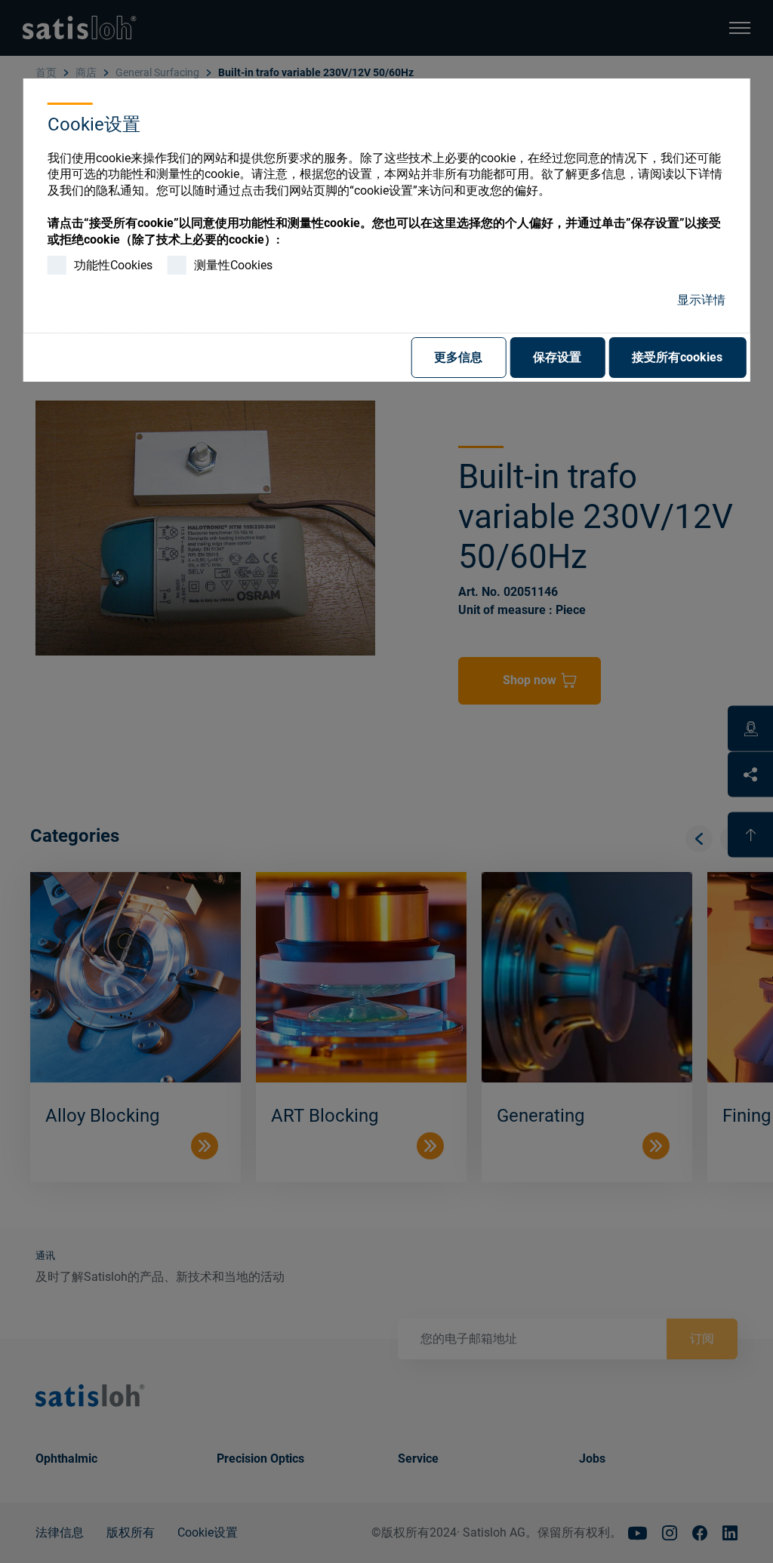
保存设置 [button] (557, 357)
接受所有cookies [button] (677, 357)
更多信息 (458, 357)
